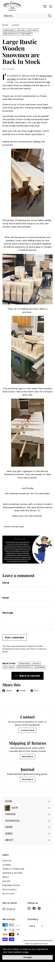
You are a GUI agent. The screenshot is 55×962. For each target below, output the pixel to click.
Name (5, 582)
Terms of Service (38, 649)
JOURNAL (6, 864)
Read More (27, 756)
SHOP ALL (7, 860)
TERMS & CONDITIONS (13, 868)
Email (5, 597)
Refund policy (9, 889)
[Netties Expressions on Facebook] (34, 908)
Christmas (9, 30)
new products (11, 34)
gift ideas (33, 30)
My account (8, 893)
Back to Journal (29, 675)
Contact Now (27, 730)
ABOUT (5, 877)
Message (7, 612)
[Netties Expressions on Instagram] (29, 908)
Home (5, 25)
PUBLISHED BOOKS (11, 885)
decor (21, 30)
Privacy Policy (19, 649)
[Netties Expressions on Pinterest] (39, 908)
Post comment (14, 637)
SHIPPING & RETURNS (12, 873)
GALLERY (6, 881)
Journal (15, 25)
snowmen (26, 34)
